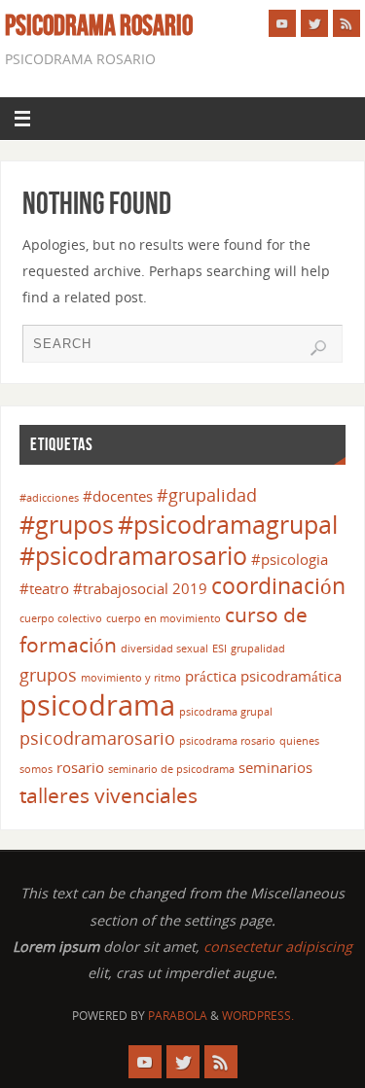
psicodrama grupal (226, 712)
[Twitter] (314, 23)
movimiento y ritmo (131, 677)
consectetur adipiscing (277, 946)
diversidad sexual (164, 648)
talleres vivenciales (108, 795)
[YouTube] (282, 23)
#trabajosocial (120, 588)
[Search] (318, 348)
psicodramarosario (97, 738)
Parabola (177, 1015)
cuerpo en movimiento (163, 618)
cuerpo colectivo (60, 618)
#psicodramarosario (133, 556)
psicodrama (97, 704)
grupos (48, 674)
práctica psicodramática (263, 675)
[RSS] (346, 23)
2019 (189, 588)
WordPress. (258, 1015)
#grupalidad (207, 495)
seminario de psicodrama (171, 769)
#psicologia (289, 559)
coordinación (278, 586)
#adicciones (49, 498)
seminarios (275, 767)
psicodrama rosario (227, 741)
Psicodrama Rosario (99, 25)
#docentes (118, 496)
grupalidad (258, 648)
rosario (80, 767)
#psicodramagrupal (228, 525)
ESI (219, 648)
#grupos (66, 525)
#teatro (44, 588)
